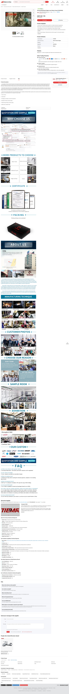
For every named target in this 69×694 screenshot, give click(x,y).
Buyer (46, 4)
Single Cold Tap (20, 663)
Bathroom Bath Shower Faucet (6, 680)
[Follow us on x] (62, 685)
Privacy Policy (49, 690)
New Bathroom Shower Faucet (53, 678)
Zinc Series (2, 663)
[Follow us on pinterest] (66, 685)
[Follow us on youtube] (64, 685)
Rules (67, 4)
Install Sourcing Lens (24, 685)
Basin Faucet (9, 540)
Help (51, 4)
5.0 (57, 79)
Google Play (9, 685)
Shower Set (8, 673)
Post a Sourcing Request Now (27, 631)
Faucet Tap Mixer (15, 678)
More (2, 682)
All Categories (4, 4)
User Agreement (40, 690)
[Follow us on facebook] (60, 685)
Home (2, 6)
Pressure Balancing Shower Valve (45, 673)
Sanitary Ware (30, 540)
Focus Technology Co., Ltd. (28, 690)
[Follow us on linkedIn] (67, 685)
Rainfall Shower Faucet (35, 673)
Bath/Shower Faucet (37, 661)
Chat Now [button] (61, 20)
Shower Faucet (23, 6)
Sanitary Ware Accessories (5, 665)
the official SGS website (23, 502)
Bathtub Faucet (19, 540)
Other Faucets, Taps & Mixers (16, 673)
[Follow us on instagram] (63, 685)
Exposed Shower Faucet (26, 673)
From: (5, 619)
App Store (3, 685)
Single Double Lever (36, 540)
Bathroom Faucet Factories (24, 678)
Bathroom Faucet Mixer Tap (43, 678)
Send (8, 631)
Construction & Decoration (7, 6)
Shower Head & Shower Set (16, 6)
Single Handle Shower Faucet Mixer (29, 680)
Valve (27, 540)
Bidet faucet (53, 661)
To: (5, 621)
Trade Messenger (16, 685)
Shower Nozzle (53, 663)
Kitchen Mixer (24, 540)
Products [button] (16, 1)
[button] (44, 1)
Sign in (67, 2)
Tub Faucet (3, 673)
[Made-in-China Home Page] (6, 2)
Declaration (44, 690)
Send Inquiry (44, 20)
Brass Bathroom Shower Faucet (17, 680)
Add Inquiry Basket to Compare (18, 36)
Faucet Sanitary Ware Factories (6, 678)
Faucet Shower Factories (33, 678)
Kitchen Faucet (20, 661)
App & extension (56, 4)
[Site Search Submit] (47, 2)
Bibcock (40, 540)
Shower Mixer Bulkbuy (39, 680)
